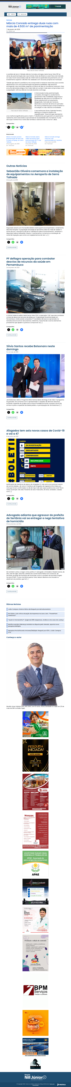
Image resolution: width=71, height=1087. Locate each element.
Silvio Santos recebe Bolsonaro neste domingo (30, 347)
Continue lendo (12, 247)
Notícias (9, 20)
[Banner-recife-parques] (35, 724)
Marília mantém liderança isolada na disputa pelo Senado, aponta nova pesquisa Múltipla (33, 625)
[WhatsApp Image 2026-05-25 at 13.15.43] (35, 792)
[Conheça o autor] (35, 673)
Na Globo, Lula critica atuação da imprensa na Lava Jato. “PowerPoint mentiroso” (32, 614)
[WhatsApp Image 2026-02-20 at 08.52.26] (35, 755)
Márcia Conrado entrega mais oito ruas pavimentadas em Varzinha (53, 138)
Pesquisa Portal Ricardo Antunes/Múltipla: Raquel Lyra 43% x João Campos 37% (34, 631)
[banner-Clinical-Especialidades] (35, 830)
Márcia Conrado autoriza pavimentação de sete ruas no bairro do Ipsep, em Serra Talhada (14, 139)
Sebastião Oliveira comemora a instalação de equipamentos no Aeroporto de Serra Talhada (34, 174)
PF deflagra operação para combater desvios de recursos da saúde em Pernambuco (30, 262)
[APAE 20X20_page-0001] (35, 864)
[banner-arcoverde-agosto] (35, 152)
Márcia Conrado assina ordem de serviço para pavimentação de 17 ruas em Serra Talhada (33, 139)
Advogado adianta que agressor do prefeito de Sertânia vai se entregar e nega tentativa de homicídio (35, 518)
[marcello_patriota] (35, 1064)
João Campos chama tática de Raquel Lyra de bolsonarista (29, 609)
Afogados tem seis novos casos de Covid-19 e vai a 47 (35, 432)
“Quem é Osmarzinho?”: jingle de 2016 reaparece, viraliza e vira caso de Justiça (36, 620)
